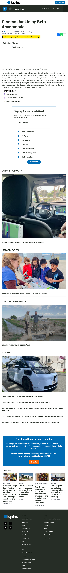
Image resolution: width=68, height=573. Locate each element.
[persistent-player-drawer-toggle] (65, 8)
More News (7, 470)
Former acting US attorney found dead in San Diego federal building (26, 402)
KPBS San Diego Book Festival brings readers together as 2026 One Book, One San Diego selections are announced (10, 493)
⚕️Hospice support (10, 94)
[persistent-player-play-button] (5, 9)
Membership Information (28, 559)
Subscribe (34, 162)
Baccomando (8, 32)
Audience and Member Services (52, 519)
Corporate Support (27, 553)
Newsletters (25, 522)
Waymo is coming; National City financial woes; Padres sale (23, 242)
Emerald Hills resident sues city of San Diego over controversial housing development (32, 416)
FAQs (45, 528)
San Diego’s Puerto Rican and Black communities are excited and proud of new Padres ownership (32, 409)
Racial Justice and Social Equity (41, 484)
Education (53, 483)
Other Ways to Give (27, 562)
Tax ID (23, 565)
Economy (21, 483)
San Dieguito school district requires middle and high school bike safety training (30, 422)
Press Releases (26, 535)
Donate (34, 462)
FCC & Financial (26, 528)
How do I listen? (48, 531)
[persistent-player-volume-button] (10, 9)
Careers (24, 525)
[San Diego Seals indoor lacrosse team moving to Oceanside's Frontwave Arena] (26, 477)
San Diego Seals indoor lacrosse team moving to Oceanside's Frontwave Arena (26, 491)
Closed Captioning (49, 522)
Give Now (60, 3)
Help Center (47, 538)
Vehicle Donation (26, 568)
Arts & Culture (6, 483)
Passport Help (48, 535)
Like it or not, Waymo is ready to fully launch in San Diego (22, 396)
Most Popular (7, 353)
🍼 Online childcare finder (12, 101)
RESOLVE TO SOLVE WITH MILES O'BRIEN (16, 345)
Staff (23, 541)
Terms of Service (26, 544)
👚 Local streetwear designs (13, 98)
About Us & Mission (27, 519)
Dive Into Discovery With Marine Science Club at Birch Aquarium (25, 294)
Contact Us (47, 525)
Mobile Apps (25, 531)
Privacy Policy (25, 538)
